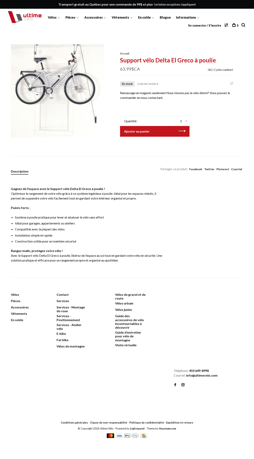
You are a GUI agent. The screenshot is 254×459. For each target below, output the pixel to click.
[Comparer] (226, 25)
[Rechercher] (243, 25)
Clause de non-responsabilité (108, 422)
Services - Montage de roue (71, 309)
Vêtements (120, 17)
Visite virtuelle (126, 345)
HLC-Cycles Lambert (220, 69)
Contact (63, 294)
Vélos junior (123, 309)
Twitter (209, 169)
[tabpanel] (57, 90)
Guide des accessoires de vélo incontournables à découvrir (129, 321)
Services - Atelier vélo (69, 326)
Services (63, 301)
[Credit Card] (143, 437)
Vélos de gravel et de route (130, 296)
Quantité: (130, 121)
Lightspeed (137, 428)
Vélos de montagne (71, 346)
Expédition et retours (179, 422)
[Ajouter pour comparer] (231, 83)
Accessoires (93, 17)
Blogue (165, 17)
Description (19, 171)
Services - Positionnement (68, 318)
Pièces (70, 17)
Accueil (124, 53)
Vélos (52, 17)
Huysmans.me (167, 428)
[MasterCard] (111, 437)
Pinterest (222, 169)
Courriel (236, 169)
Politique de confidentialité (146, 422)
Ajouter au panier (137, 131)
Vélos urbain (124, 303)
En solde (144, 17)
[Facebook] (175, 384)
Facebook (195, 169)
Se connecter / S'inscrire (204, 25)
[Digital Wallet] (131, 437)
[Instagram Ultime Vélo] (183, 384)
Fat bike (62, 340)
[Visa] (120, 437)
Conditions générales (74, 422)
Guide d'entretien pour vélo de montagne (128, 336)
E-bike (61, 333)
